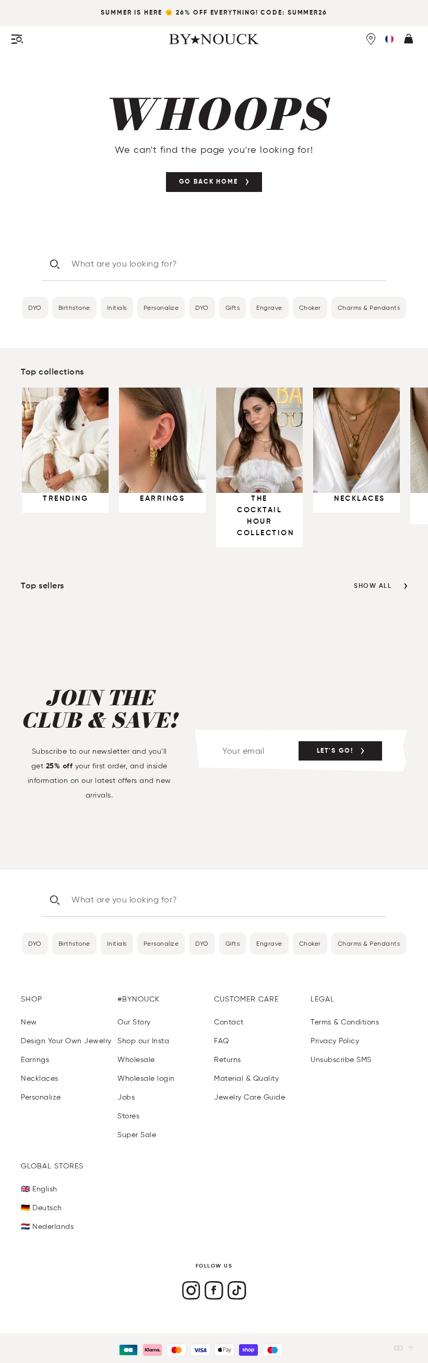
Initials (117, 307)
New (29, 1022)
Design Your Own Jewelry (66, 1040)
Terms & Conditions (345, 1022)
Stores (128, 1116)
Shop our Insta (143, 1040)
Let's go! (335, 751)
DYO (35, 307)
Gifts (232, 307)
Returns (227, 1059)
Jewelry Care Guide (249, 1097)
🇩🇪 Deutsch (41, 1207)
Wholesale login (146, 1078)
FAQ (221, 1040)
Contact (229, 1022)
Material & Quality (246, 1078)
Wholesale (136, 1059)
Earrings (35, 1059)
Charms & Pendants (369, 307)
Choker (310, 307)
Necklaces (39, 1078)
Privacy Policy (335, 1040)
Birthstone (74, 307)
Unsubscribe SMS (341, 1059)
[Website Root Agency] (410, 1348)
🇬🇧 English (39, 1189)
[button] (389, 39)
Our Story (134, 1022)
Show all (372, 586)
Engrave (269, 307)
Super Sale (136, 1134)
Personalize (161, 307)
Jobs (126, 1097)
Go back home (208, 182)
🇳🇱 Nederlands (47, 1226)
